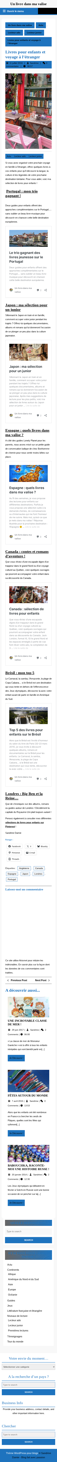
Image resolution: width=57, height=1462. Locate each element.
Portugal (12, 879)
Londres (38, 874)
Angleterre (24, 868)
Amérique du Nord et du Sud (23, 1279)
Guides (11, 1300)
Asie (10, 1284)
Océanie (12, 1294)
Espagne (12, 874)
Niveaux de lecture (17, 1316)
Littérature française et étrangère (24, 1311)
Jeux (9, 1305)
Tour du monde (15, 1341)
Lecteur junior (34, 32)
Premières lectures (18, 1330)
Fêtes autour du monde (28, 1095)
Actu (40, 25)
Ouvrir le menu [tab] (15, 12)
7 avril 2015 (18, 1101)
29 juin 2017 (18, 1030)
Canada (39, 868)
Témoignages (14, 1336)
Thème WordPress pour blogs (22, 1453)
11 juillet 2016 (16, 63)
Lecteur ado (14, 32)
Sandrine (34, 63)
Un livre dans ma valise (28, 4)
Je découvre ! (17, 1059)
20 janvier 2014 (19, 1174)
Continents (13, 1270)
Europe (12, 1289)
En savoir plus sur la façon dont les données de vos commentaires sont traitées (27, 968)
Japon (25, 874)
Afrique (12, 1274)
